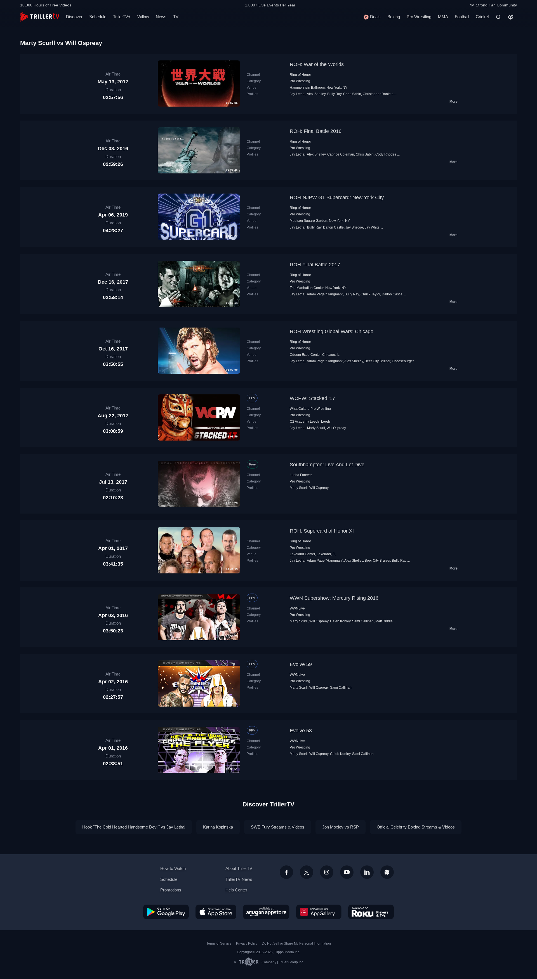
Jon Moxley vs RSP (340, 827)
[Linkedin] (367, 872)
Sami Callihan (363, 621)
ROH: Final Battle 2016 (315, 131)
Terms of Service (219, 943)
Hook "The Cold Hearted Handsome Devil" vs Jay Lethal (133, 827)
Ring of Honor (300, 75)
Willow (143, 16)
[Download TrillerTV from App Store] (216, 912)
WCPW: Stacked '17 (312, 398)
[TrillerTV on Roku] (371, 912)
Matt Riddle (384, 621)
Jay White (372, 227)
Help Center (236, 890)
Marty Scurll (316, 428)
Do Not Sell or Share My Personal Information (296, 943)
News (161, 16)
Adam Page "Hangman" (325, 294)
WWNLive (297, 608)
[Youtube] (347, 872)
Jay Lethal (297, 94)
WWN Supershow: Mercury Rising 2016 (334, 598)
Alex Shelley (316, 94)
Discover (74, 16)
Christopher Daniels (378, 94)
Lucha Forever (301, 475)
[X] (306, 872)
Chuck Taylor (370, 294)
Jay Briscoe (354, 227)
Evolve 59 (301, 664)
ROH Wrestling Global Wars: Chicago (331, 331)
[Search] (498, 17)
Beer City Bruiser (377, 361)
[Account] (511, 17)
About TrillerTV (238, 868)
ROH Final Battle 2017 (315, 264)
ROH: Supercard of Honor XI (322, 531)
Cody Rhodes (385, 154)
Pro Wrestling (419, 16)
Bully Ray (334, 94)
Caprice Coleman (340, 154)
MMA (443, 16)
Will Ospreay (336, 428)
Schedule (97, 16)
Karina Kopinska (218, 827)
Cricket (482, 16)
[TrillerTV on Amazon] (266, 912)
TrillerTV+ (122, 16)
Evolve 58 (301, 730)
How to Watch (173, 868)
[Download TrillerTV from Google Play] (166, 912)
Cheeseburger (403, 361)
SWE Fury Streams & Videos (277, 827)
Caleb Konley (340, 621)
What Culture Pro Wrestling (310, 409)
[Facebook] (286, 872)
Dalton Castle (333, 227)
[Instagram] (326, 872)
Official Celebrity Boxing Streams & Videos (416, 827)
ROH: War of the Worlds (317, 64)
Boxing (393, 16)
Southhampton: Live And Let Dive (327, 464)
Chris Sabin (352, 94)
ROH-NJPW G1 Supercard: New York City (337, 197)
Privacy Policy (246, 943)
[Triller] (387, 872)
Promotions (170, 890)
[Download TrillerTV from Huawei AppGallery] (318, 912)
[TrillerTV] (39, 17)
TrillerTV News (238, 879)
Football (462, 16)
